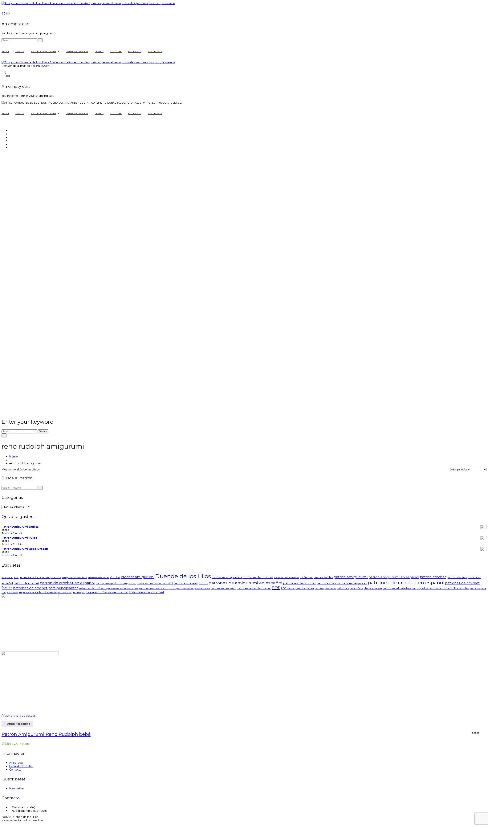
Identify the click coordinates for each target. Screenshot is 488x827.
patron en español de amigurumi (116, 583)
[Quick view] (3, 719)
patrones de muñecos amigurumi (157, 588)
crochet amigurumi (137, 577)
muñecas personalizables (286, 577)
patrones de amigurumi (191, 583)
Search (43, 431)
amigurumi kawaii (25, 577)
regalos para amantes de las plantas (443, 588)
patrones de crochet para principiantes (45, 588)
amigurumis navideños (74, 577)
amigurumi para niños (48, 577)
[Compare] (3, 710)
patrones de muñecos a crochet (122, 588)
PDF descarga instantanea (297, 588)
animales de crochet (98, 577)
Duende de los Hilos (183, 576)
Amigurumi (7, 577)
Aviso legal (16, 762)
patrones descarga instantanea (193, 588)
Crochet (115, 577)
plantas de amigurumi (378, 588)
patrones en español (223, 588)
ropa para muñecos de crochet (105, 592)
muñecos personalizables (316, 577)
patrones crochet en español (155, 583)
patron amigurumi (351, 577)
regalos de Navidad (404, 588)
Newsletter (16, 788)
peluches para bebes (325, 588)
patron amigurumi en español (393, 577)
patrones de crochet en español (406, 582)
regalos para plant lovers (36, 592)
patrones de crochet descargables (342, 583)
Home (13, 456)
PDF (276, 587)
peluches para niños (350, 588)
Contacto (15, 769)
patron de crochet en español (67, 583)
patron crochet (433, 577)
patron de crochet (26, 583)
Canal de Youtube (21, 766)
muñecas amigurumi (227, 577)
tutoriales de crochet (146, 592)
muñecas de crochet (257, 577)
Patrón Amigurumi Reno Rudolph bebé (46, 734)
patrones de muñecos (93, 588)
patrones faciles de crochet (254, 588)
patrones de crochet (299, 583)
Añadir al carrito (18, 724)
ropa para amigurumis (67, 592)
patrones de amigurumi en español (245, 582)
